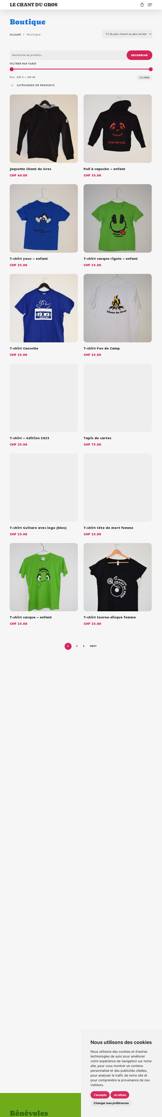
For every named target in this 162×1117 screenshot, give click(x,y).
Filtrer (144, 77)
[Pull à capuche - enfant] (118, 128)
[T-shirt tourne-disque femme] (118, 577)
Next (93, 646)
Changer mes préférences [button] (111, 1103)
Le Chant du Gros (33, 4)
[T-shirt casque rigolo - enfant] (118, 218)
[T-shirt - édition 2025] (44, 398)
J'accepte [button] (100, 1095)
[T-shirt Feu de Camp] (118, 308)
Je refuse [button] (120, 1095)
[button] (150, 5)
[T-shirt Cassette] (44, 308)
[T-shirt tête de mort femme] (118, 487)
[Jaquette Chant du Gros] (44, 128)
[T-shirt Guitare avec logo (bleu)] (44, 487)
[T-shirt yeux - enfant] (44, 218)
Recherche (139, 55)
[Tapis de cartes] (118, 398)
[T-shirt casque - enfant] (44, 577)
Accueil (15, 34)
